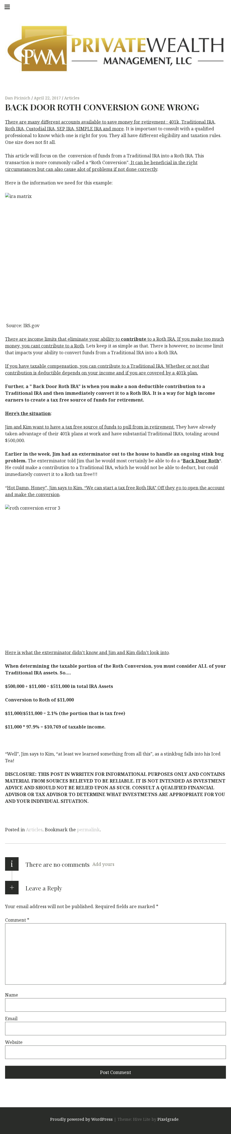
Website (14, 1042)
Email (11, 1018)
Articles (71, 98)
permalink (88, 829)
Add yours (103, 864)
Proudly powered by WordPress (81, 1119)
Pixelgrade (168, 1119)
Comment (17, 920)
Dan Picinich (18, 98)
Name (11, 995)
